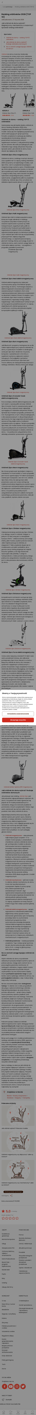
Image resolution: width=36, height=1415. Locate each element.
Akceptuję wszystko (18, 720)
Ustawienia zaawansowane (18, 714)
